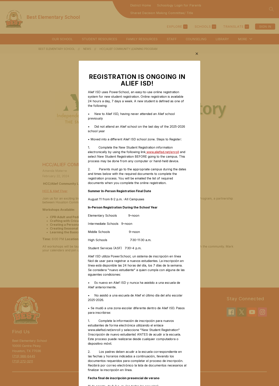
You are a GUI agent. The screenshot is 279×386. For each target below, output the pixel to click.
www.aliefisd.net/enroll (162, 152)
